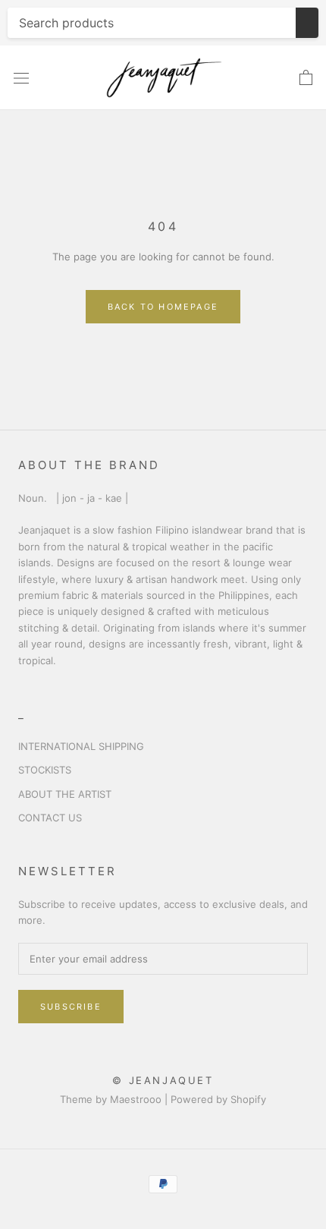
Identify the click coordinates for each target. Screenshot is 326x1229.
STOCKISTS (44, 770)
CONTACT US (50, 817)
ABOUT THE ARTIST (64, 794)
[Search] (307, 23)
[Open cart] (305, 78)
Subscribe (71, 1006)
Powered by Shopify (218, 1099)
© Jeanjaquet (162, 1080)
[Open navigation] (21, 78)
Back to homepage (163, 306)
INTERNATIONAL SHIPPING (81, 746)
